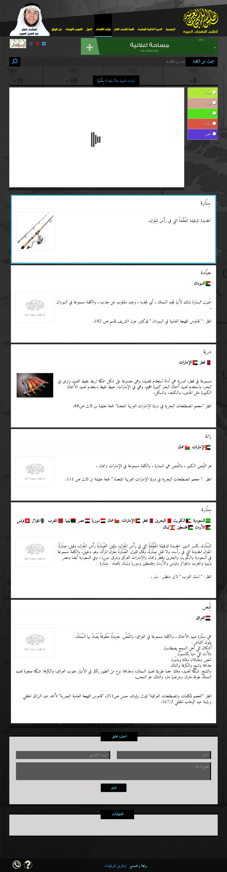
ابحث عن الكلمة (203, 62)
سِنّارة (116, 80)
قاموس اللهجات (74, 29)
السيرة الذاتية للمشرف (149, 29)
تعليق (114, 788)
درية (209, 103)
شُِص (209, 134)
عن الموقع (57, 29)
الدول (89, 29)
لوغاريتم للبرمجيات (115, 865)
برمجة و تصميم (125, 866)
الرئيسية (170, 29)
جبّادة (208, 92)
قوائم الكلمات (103, 29)
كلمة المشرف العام (124, 29)
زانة (210, 113)
